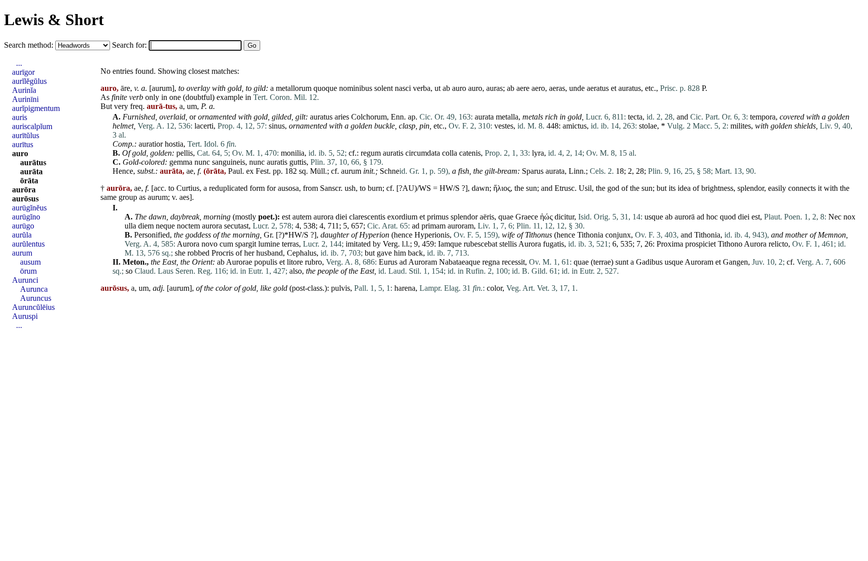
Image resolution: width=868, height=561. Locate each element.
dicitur (564, 216)
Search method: (29, 45)
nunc (202, 162)
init (368, 171)
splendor (750, 188)
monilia (292, 153)
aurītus (22, 144)
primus (438, 216)
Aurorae (239, 262)
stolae (648, 126)
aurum (162, 88)
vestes (503, 126)
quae (505, 216)
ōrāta (29, 180)
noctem (188, 225)
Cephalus (301, 253)
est (286, 216)
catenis (470, 153)
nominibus (355, 88)
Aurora (188, 244)
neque (165, 225)
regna (491, 262)
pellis (184, 153)
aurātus (33, 162)
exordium (402, 216)
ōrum (28, 271)
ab (446, 88)
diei (341, 216)
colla (449, 153)
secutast (236, 225)
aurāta (31, 171)
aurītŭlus (25, 135)
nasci (403, 88)
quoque (325, 88)
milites (740, 126)
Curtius (187, 188)
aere (522, 88)
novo (209, 244)
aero (538, 88)
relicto (778, 244)
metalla (507, 117)
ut (438, 88)
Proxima (670, 244)
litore (295, 262)
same (108, 197)
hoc (712, 216)
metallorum (293, 88)
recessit (513, 262)
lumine (269, 244)
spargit (245, 244)
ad (700, 216)
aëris (487, 216)
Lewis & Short (54, 20)
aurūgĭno (26, 216)
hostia (174, 144)
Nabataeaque (459, 262)
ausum (30, 262)
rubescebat (480, 244)
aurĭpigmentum (36, 108)
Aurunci (25, 280)
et (613, 88)
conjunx (618, 235)
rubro (313, 262)
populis (265, 262)
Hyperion (374, 235)
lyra (538, 153)
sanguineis (228, 162)
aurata (484, 117)
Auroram (422, 262)
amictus (575, 126)
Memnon (832, 235)
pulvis (340, 288)
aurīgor (23, 72)
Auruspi (25, 316)
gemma (180, 162)
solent (383, 88)
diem (146, 225)
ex (250, 171)
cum (226, 244)
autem (301, 216)
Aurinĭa (24, 90)
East (169, 262)
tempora (763, 117)
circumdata (422, 153)
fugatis (553, 244)
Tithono (730, 244)
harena (404, 288)
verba (421, 88)
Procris (222, 253)
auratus (629, 88)
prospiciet (700, 244)
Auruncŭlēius (33, 307)
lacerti (203, 126)
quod (728, 216)
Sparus (533, 171)
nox (849, 216)
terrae (602, 262)
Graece (526, 216)
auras (494, 88)
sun (531, 188)
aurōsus (25, 198)
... (19, 63)
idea (684, 188)
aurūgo (23, 225)
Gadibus (649, 262)
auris (19, 117)
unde (577, 88)
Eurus (388, 262)
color (223, 288)
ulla (130, 225)
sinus (277, 126)
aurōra (24, 189)
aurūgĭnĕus (29, 207)
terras (290, 244)
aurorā (685, 216)
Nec (834, 216)
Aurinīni (25, 99)
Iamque (450, 244)
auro (459, 88)
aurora (323, 216)
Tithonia (590, 235)
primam (433, 225)
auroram (461, 225)
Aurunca (34, 289)
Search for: (130, 45)
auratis (393, 153)
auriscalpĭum (32, 126)
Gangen (735, 262)
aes (184, 197)
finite (119, 97)
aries (342, 117)
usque (653, 216)
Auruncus (35, 298)
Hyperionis (432, 235)
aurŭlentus (28, 244)
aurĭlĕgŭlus (29, 81)
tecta (635, 117)
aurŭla (22, 235)
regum (371, 153)
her (249, 253)
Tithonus (538, 235)
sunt (621, 262)
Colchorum (369, 117)
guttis (297, 162)
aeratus (598, 88)
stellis (508, 244)
